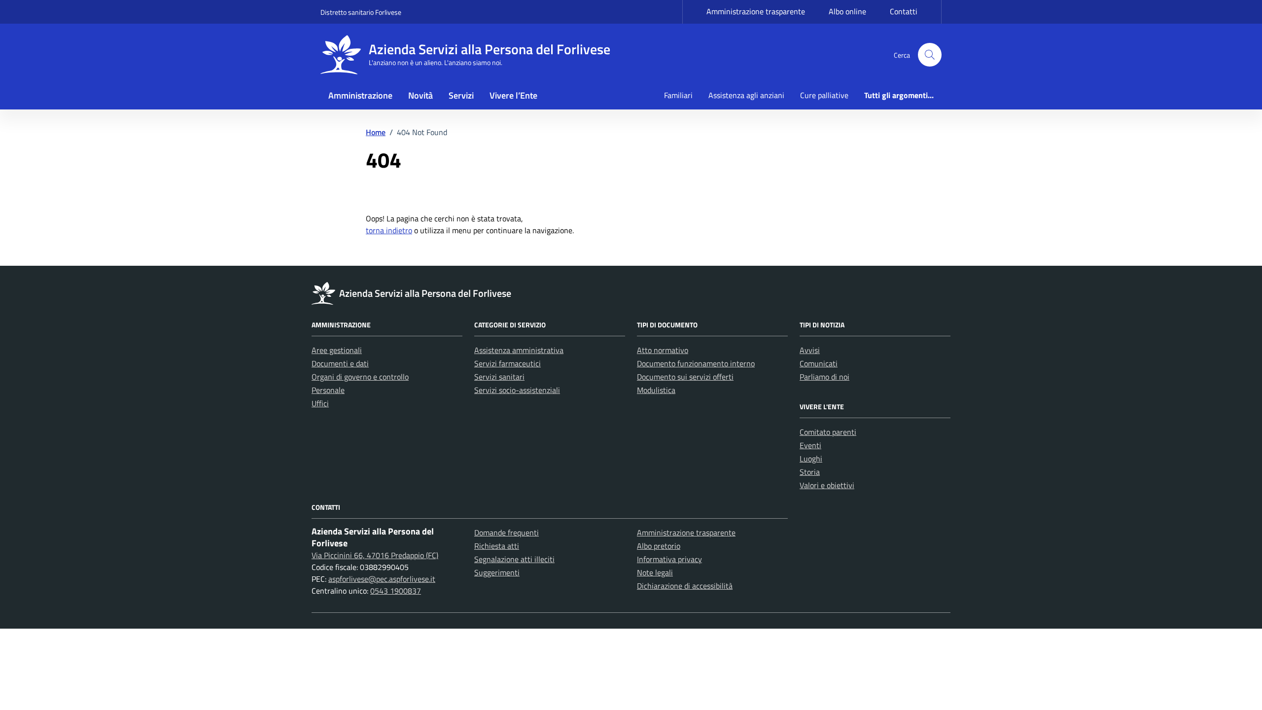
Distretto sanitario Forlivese (360, 12)
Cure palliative (824, 95)
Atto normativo (662, 350)
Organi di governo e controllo (360, 377)
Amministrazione (360, 95)
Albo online (847, 11)
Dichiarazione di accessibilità (685, 586)
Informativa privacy (669, 559)
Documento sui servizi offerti (685, 377)
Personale (328, 390)
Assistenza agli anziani (746, 95)
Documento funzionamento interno (696, 363)
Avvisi (810, 350)
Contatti (903, 11)
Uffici (320, 403)
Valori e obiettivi (827, 485)
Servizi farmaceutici (507, 363)
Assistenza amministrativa (518, 350)
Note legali (655, 572)
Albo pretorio (658, 546)
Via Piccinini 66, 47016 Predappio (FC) (375, 555)
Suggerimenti (497, 572)
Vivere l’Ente (513, 95)
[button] (930, 55)
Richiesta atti (496, 546)
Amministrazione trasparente (755, 11)
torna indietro (389, 230)
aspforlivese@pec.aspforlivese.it (381, 579)
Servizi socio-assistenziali (517, 390)
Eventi (810, 445)
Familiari (678, 95)
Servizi (461, 95)
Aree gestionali (337, 350)
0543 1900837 (395, 591)
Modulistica (656, 390)
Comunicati (819, 363)
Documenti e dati (340, 363)
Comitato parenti (828, 432)
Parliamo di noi (824, 377)
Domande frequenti (506, 532)
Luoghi (811, 458)
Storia (810, 472)
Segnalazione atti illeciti (514, 559)
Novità (420, 95)
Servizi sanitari (499, 377)
